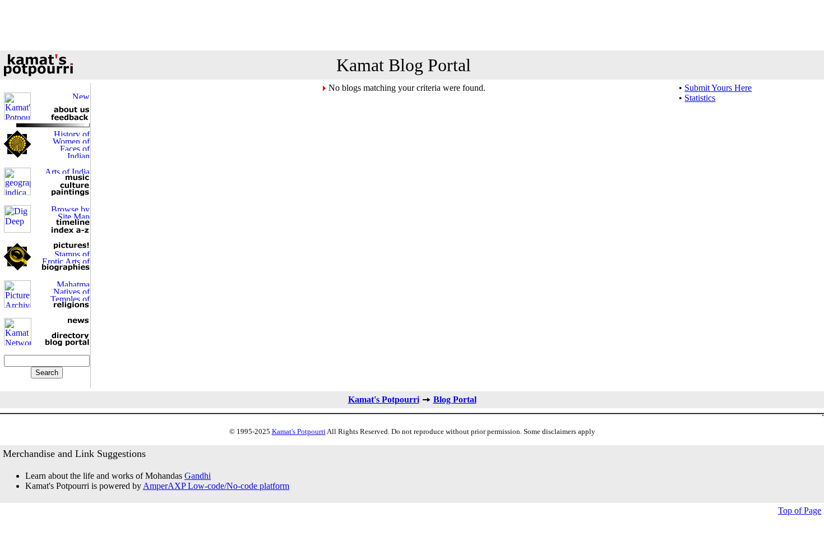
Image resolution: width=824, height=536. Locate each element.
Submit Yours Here (718, 88)
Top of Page (799, 510)
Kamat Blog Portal (403, 65)
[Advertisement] (412, 25)
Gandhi (197, 475)
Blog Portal (454, 399)
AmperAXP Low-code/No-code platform (216, 486)
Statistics (699, 98)
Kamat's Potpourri (383, 399)
